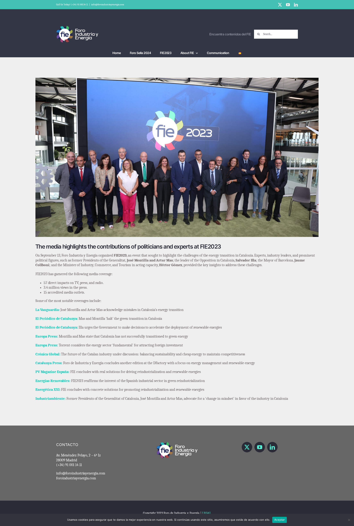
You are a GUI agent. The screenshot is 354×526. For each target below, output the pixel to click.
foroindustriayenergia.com (76, 478)
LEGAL (206, 513)
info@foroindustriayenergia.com (107, 4)
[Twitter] (247, 447)
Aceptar (279, 519)
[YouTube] (259, 447)
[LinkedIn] (272, 447)
